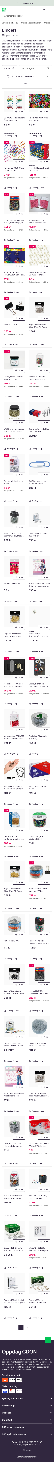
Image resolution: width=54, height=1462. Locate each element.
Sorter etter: (17, 76)
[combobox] (27, 16)
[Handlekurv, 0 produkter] (44, 10)
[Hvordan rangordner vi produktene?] (8, 76)
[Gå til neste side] (39, 1327)
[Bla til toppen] (48, 1340)
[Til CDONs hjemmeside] (4, 10)
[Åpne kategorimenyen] (50, 10)
